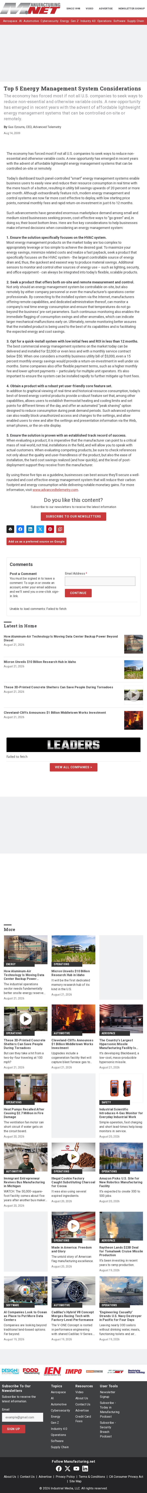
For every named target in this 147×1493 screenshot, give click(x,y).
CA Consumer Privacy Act (126, 1476)
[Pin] (50, 529)
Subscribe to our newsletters (73, 516)
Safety (106, 1102)
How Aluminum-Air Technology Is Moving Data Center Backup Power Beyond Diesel (61, 638)
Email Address (76, 573)
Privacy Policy (65, 1476)
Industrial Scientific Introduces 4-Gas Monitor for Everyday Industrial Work (121, 1113)
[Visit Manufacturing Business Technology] (136, 1371)
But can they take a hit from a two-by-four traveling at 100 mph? (24, 1057)
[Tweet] (40, 529)
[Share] (20, 529)
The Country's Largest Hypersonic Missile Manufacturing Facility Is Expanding (117, 1044)
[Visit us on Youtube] (76, 1468)
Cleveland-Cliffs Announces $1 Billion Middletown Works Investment (55, 712)
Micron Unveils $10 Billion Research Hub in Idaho (40, 662)
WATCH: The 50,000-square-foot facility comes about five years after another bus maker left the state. (24, 1196)
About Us (10, 1476)
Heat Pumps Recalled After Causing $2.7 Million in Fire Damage (24, 1113)
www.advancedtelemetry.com (55, 490)
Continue (78, 593)
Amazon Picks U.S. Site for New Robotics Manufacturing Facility (121, 1182)
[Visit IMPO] (73, 1371)
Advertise (45, 1476)
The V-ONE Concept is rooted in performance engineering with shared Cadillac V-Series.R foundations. (73, 1329)
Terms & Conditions (92, 1476)
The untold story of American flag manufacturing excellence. (72, 1259)
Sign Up (13, 1429)
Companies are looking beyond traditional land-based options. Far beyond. (25, 1329)
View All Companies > (73, 767)
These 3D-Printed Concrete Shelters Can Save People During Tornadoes (58, 687)
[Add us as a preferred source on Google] (60, 529)
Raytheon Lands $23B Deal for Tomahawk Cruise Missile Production (121, 1251)
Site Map (75, 1481)
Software (12, 1305)
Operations (61, 964)
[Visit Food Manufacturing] (31, 1371)
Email (5, 1409)
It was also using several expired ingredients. (68, 1194)
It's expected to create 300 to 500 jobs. (119, 1194)
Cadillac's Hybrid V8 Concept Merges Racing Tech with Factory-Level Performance (72, 1316)
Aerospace (108, 1033)
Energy (11, 964)
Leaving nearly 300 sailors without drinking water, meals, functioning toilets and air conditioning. (119, 1329)
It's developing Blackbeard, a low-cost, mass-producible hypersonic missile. (119, 1057)
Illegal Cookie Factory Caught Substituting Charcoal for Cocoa (73, 1182)
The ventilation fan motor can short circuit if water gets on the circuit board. (24, 1127)
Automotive (62, 1033)
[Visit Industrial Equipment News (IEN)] (52, 1371)
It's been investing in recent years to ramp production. (118, 1263)
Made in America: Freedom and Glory (71, 1249)
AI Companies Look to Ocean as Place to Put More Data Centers (25, 1316)
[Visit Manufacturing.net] (115, 1371)
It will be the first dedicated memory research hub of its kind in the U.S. (70, 985)
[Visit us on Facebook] (59, 1468)
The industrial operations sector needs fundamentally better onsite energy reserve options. (23, 988)
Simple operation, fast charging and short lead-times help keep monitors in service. (121, 1127)
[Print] (10, 529)
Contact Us (27, 1476)
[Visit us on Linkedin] (85, 1468)
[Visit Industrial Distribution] (94, 1371)
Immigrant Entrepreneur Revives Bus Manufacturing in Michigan (24, 1182)
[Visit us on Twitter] (67, 1468)
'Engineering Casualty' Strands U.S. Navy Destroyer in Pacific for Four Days (120, 1316)
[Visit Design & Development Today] (10, 1371)
